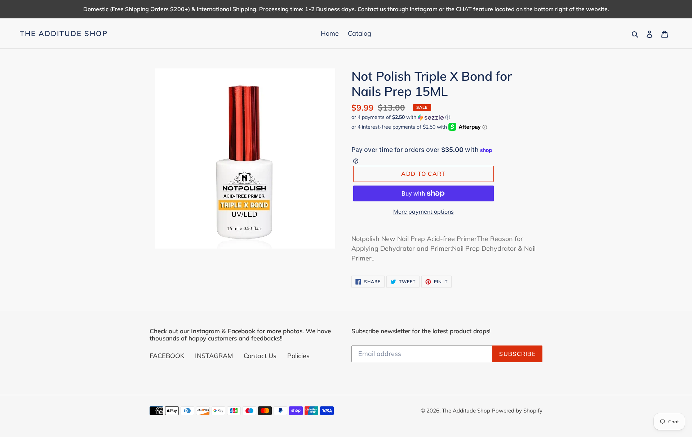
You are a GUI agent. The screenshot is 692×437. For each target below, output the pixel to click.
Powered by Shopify (517, 410)
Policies (298, 356)
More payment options (423, 211)
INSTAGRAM (214, 356)
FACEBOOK (167, 356)
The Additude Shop (64, 33)
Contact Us (260, 356)
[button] (400, 117)
